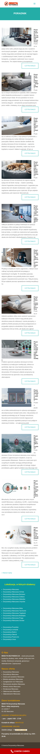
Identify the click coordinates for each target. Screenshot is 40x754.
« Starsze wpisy (7, 573)
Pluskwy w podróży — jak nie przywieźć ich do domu (36, 36)
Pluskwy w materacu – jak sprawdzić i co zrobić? (36, 125)
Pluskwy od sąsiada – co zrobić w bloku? (36, 395)
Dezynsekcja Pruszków (11, 627)
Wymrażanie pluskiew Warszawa (14, 684)
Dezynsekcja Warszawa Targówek (14, 613)
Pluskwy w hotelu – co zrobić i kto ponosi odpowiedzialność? (36, 214)
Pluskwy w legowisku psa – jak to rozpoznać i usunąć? (36, 168)
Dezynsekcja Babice (10, 632)
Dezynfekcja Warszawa (11, 674)
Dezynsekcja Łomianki (10, 629)
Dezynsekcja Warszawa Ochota (13, 592)
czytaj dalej (30, 66)
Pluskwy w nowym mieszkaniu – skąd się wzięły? (36, 81)
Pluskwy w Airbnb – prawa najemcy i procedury (36, 303)
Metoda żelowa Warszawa (11, 686)
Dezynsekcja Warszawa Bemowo (14, 594)
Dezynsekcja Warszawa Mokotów (14, 599)
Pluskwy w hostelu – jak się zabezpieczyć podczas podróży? (36, 258)
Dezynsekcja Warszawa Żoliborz (14, 597)
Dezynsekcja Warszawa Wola (13, 608)
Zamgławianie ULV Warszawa (13, 681)
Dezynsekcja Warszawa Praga (13, 618)
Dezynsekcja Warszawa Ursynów (14, 601)
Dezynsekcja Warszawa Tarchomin (14, 611)
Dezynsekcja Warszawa (11, 589)
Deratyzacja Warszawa (10, 689)
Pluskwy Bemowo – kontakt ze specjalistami (36, 533)
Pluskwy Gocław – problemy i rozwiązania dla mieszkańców (36, 489)
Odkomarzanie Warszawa (11, 691)
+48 (14, 730)
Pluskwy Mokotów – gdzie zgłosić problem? (36, 442)
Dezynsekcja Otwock (10, 634)
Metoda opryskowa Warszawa (13, 679)
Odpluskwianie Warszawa (11, 694)
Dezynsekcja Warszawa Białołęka (14, 615)
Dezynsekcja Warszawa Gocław (13, 620)
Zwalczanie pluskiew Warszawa (13, 677)
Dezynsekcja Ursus (9, 639)
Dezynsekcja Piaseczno (11, 637)
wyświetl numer (21, 730)
